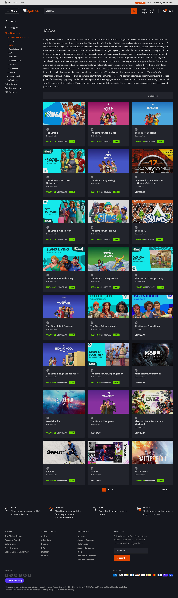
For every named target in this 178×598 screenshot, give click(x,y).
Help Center (83, 544)
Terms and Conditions (107, 587)
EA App (13, 21)
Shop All (45, 555)
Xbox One (11, 72)
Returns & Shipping (86, 555)
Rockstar (12, 64)
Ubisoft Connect (15, 49)
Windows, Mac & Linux (17, 37)
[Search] (134, 11)
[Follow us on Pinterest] (20, 575)
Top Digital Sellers (13, 536)
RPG (43, 548)
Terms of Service (63, 590)
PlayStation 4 (12, 80)
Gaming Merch (12, 88)
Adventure (46, 540)
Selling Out (10, 544)
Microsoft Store (14, 60)
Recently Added (12, 540)
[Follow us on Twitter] (11, 575)
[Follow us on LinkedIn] (25, 575)
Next (164, 489)
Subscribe (122, 558)
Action (44, 536)
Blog (79, 551)
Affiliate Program (85, 559)
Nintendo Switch (13, 76)
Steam (11, 41)
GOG (10, 53)
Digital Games (11, 33)
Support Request (85, 540)
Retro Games (11, 84)
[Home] (6, 21)
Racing (44, 544)
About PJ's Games (85, 548)
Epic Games (13, 68)
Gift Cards (9, 92)
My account (148, 12)
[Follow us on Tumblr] (29, 575)
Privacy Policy (121, 587)
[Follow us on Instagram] (15, 575)
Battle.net (12, 56)
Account (81, 536)
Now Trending (11, 548)
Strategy (45, 551)
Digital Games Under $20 (17, 551)
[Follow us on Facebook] (6, 575)
